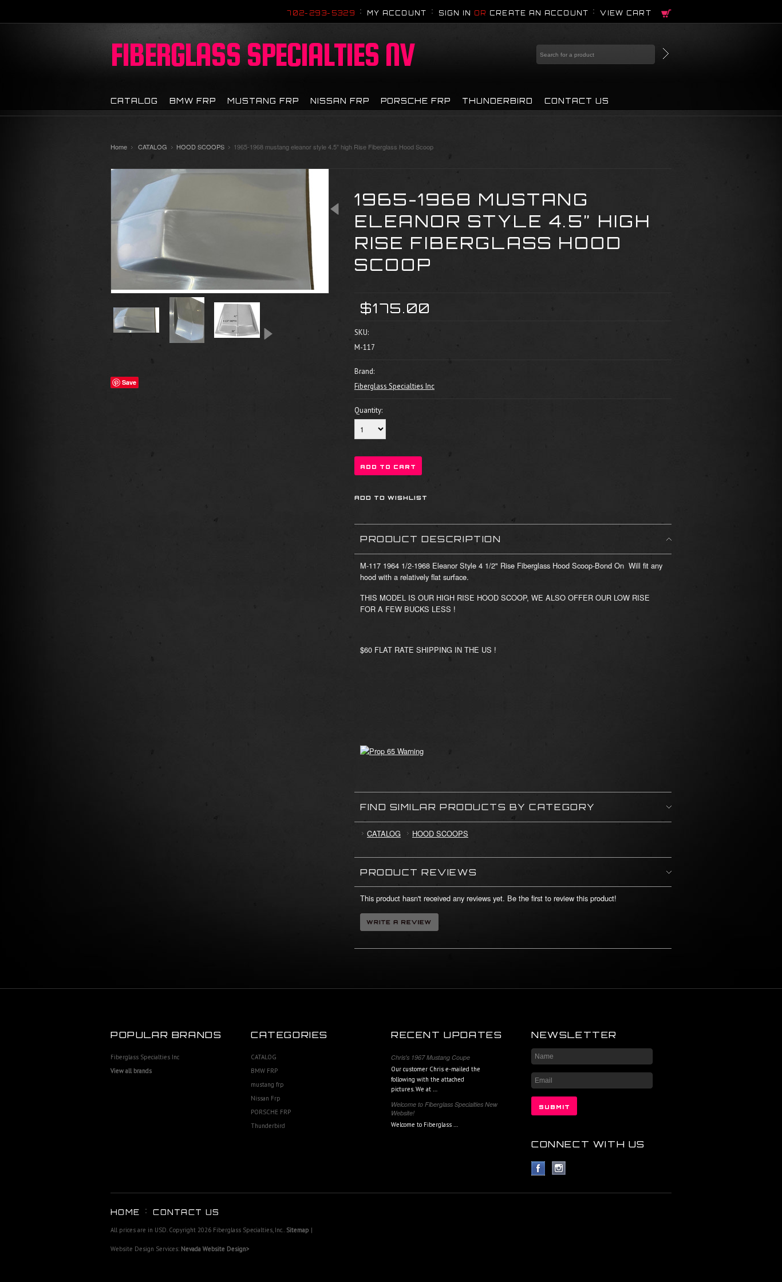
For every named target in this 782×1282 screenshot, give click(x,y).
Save (129, 382)
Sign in (455, 13)
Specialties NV (262, 54)
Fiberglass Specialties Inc (144, 1057)
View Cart (625, 13)
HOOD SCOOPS (200, 146)
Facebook (538, 1168)
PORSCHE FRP (416, 100)
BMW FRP (192, 100)
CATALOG (134, 100)
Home (118, 146)
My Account (397, 13)
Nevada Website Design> (215, 1249)
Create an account (539, 13)
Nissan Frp (339, 100)
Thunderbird (497, 100)
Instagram (559, 1168)
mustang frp (263, 100)
